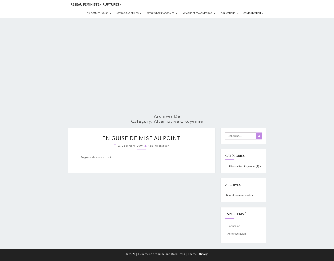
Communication (252, 13)
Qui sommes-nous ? (97, 13)
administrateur (158, 145)
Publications (228, 13)
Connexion (234, 226)
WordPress (178, 254)
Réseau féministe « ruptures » (95, 4)
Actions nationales (128, 13)
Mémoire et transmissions (198, 13)
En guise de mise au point (141, 138)
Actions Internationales (160, 13)
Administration (237, 233)
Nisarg (203, 254)
